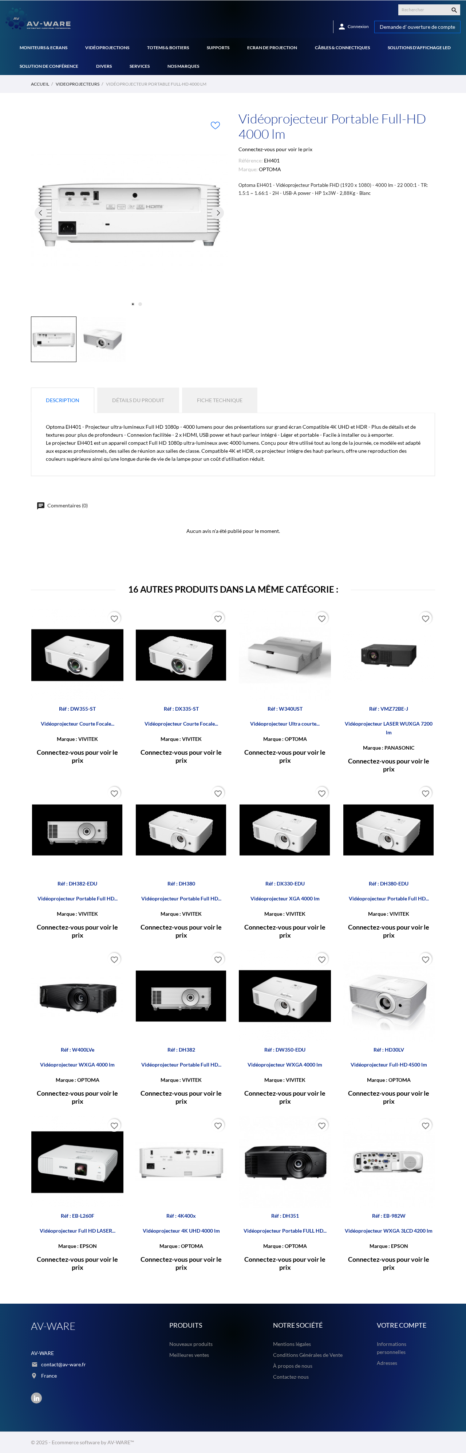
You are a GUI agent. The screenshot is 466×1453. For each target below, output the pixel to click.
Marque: (248, 169)
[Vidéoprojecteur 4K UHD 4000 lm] (220, 1134)
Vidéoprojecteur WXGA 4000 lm (77, 1064)
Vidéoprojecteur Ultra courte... (285, 723)
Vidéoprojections (107, 47)
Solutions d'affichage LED (419, 47)
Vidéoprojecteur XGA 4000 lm (285, 898)
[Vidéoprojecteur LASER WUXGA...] (427, 627)
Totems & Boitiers (168, 47)
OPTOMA (270, 169)
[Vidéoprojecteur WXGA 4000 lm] (116, 968)
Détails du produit (138, 400)
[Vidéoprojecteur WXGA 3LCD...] (427, 1134)
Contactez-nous (291, 1377)
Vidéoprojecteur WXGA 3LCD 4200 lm (389, 1231)
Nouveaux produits (191, 1344)
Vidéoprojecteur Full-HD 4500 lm (389, 1064)
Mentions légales (292, 1344)
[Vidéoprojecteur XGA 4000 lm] (323, 802)
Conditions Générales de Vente (308, 1355)
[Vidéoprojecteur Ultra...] (323, 627)
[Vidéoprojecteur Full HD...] (116, 1134)
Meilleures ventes (189, 1355)
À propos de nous (292, 1366)
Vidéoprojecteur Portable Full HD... (77, 898)
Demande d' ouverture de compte (417, 27)
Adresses (387, 1363)
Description (62, 400)
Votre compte (401, 1325)
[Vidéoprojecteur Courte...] (116, 627)
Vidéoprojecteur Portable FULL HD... (285, 1231)
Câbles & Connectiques (342, 47)
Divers (104, 66)
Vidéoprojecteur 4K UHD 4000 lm (181, 1231)
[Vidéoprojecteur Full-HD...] (427, 968)
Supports (218, 47)
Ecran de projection (272, 47)
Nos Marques (183, 66)
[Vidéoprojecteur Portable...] (116, 802)
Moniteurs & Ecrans (43, 47)
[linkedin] (36, 1398)
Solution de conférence (49, 66)
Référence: (250, 160)
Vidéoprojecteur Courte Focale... (77, 723)
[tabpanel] (129, 212)
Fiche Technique (219, 400)
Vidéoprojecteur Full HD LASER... (77, 1231)
